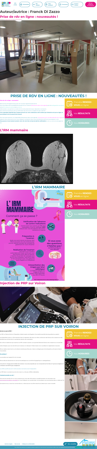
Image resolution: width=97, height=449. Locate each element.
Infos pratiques (50, 4)
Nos (81, 123)
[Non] (95, 447)
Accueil (15, 4)
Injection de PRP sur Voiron (22, 283)
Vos (82, 113)
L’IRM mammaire (14, 130)
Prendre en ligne (83, 103)
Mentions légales (9, 443)
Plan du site (17, 443)
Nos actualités (72, 444)
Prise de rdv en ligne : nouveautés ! (29, 17)
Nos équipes (38, 4)
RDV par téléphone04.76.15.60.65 (90, 4)
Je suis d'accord (79, 447)
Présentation (26, 4)
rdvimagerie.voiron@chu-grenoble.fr (9, 380)
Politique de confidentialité (28, 443)
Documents (65, 4)
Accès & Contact (76, 4)
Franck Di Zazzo (18, 19)
